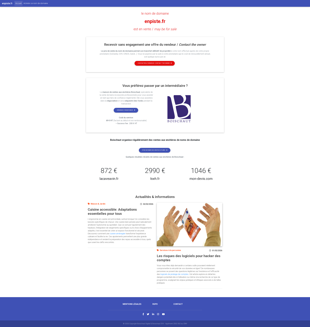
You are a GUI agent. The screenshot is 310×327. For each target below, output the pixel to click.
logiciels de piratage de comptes (174, 274)
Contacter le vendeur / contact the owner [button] (154, 63)
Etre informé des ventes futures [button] (153, 150)
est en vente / (155, 29)
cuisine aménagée (117, 233)
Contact (178, 304)
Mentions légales (132, 304)
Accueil (19, 3)
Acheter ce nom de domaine (35, 3)
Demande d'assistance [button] (125, 110)
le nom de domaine (155, 13)
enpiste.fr (155, 21)
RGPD (155, 304)
